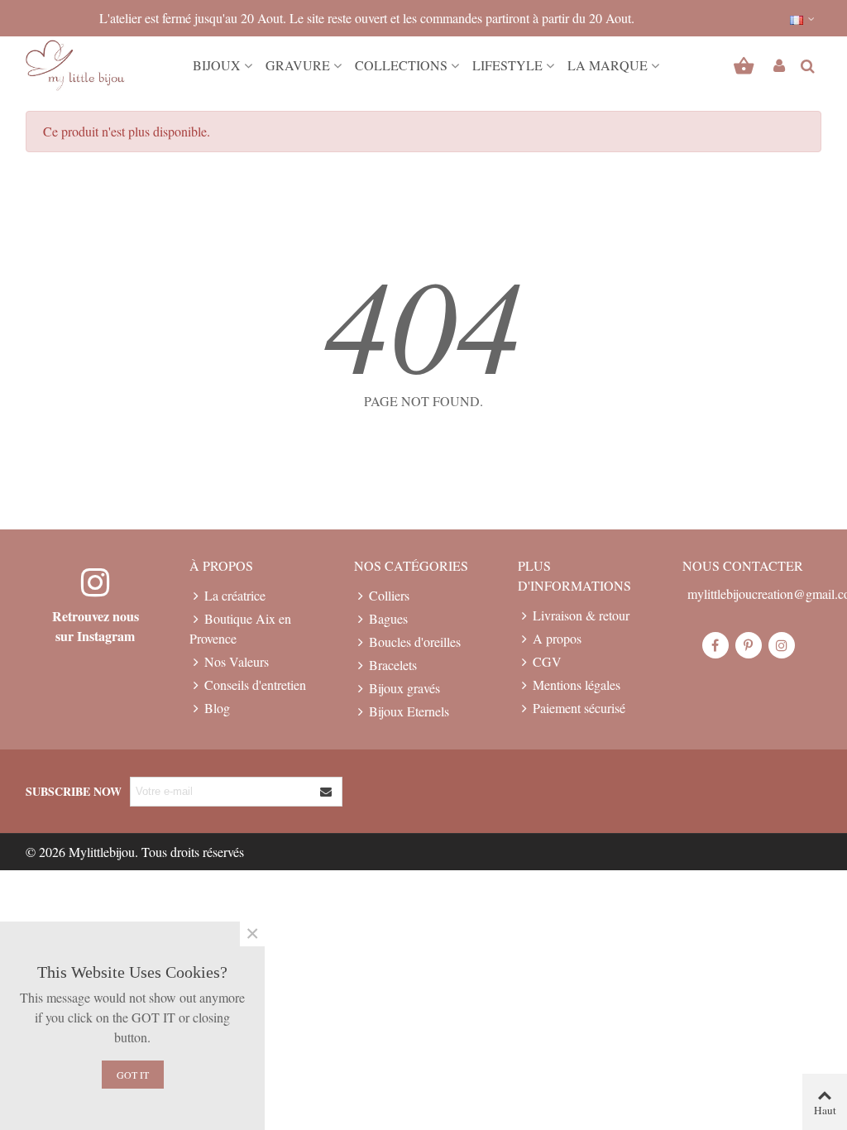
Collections (401, 65)
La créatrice (235, 595)
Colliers (389, 595)
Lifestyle (507, 65)
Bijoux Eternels (409, 711)
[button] (803, 18)
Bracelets (393, 664)
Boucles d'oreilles (415, 641)
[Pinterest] (748, 645)
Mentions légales (576, 684)
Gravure (298, 65)
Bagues (388, 618)
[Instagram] (781, 645)
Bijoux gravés (404, 688)
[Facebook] (715, 645)
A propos (557, 638)
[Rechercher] (807, 63)
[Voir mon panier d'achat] (745, 65)
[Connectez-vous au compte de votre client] (779, 65)
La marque (607, 65)
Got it (133, 1074)
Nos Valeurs (236, 661)
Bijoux (217, 65)
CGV (547, 661)
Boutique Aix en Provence (240, 628)
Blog (217, 707)
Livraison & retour (581, 615)
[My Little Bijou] (75, 66)
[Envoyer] (327, 792)
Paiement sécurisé (579, 707)
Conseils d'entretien (255, 684)
